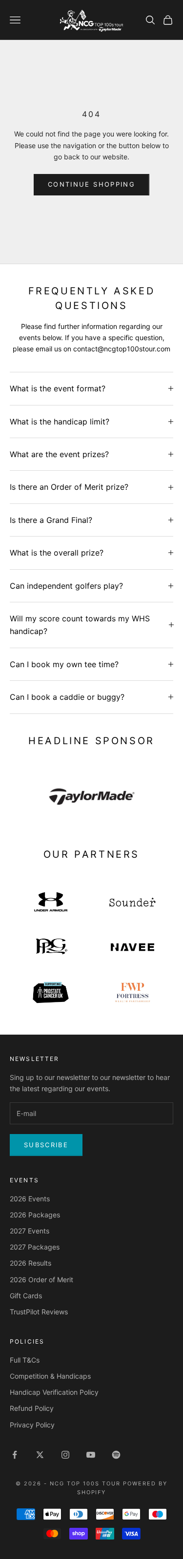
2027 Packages (35, 1247)
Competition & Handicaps (50, 1376)
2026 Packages (35, 1215)
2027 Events (29, 1231)
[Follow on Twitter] (40, 1455)
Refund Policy (32, 1408)
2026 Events (30, 1198)
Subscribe (46, 1145)
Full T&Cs (25, 1360)
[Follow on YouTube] (91, 1455)
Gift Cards (26, 1295)
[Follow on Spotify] (116, 1455)
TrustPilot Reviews (39, 1312)
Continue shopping (91, 184)
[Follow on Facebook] (15, 1455)
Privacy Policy (32, 1425)
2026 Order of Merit (41, 1279)
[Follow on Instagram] (65, 1455)
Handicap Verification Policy (54, 1392)
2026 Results (30, 1263)
